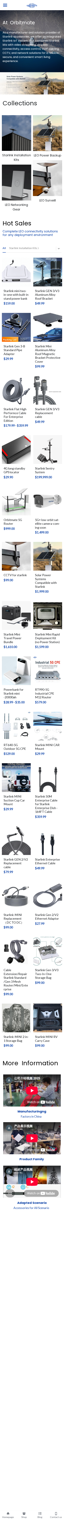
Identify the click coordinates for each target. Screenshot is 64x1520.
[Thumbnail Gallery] (16, 133)
